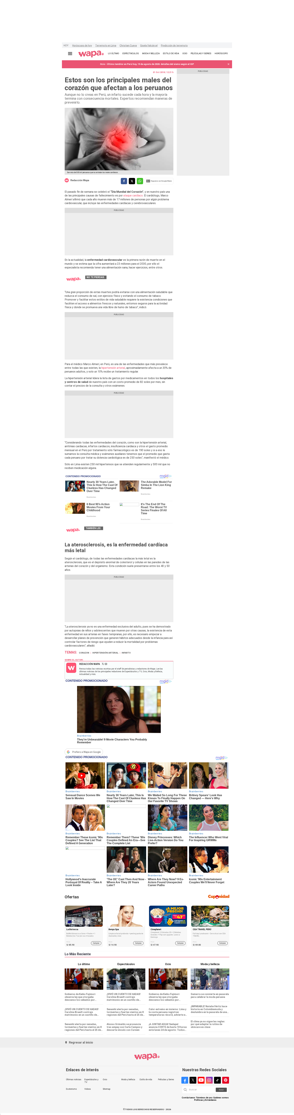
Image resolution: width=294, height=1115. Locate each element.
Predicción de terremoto (174, 45)
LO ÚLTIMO (113, 53)
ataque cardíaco (133, 195)
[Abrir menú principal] (70, 53)
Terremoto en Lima (105, 45)
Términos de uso (204, 1098)
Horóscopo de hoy (82, 45)
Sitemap (106, 1089)
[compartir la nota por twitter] (132, 181)
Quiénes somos (221, 1098)
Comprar (96, 943)
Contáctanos (188, 1098)
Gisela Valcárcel (149, 45)
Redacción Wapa (79, 180)
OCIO (184, 53)
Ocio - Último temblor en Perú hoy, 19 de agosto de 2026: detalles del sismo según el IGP (147, 64)
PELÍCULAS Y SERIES (201, 53)
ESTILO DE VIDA (171, 53)
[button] (228, 64)
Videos (87, 1089)
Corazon (84, 653)
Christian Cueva (128, 45)
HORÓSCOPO (221, 53)
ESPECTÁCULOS (130, 53)
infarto (126, 653)
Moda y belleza (128, 1079)
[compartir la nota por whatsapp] (140, 181)
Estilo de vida (146, 1079)
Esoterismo (71, 1089)
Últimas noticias (73, 1079)
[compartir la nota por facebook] (124, 181)
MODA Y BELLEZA (151, 53)
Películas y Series (166, 1079)
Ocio (105, 1079)
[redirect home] (91, 54)
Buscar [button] (221, 1090)
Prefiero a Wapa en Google (86, 752)
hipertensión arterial (113, 367)
